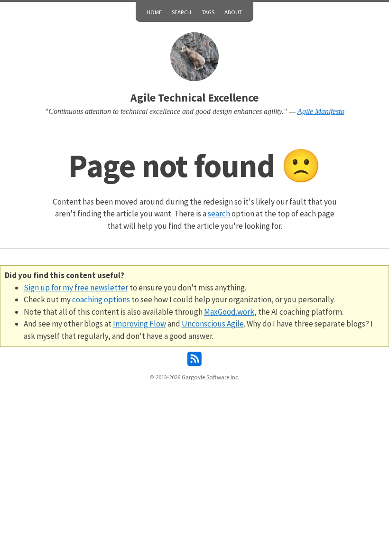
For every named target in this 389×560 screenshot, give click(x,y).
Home (154, 12)
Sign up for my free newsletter (76, 287)
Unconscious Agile (213, 323)
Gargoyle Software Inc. (211, 377)
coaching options (101, 299)
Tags (208, 12)
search (219, 213)
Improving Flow (139, 323)
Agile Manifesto (320, 111)
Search (181, 12)
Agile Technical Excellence (194, 97)
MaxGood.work (229, 312)
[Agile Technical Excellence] (195, 57)
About (233, 12)
